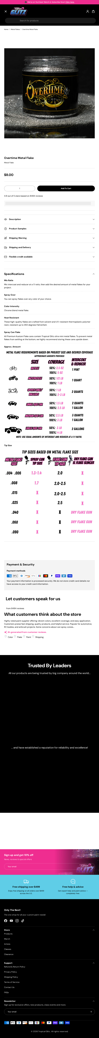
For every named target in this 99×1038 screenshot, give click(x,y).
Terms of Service (11, 982)
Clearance (11, 56)
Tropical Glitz (44, 1031)
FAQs (6, 992)
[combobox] (50, 20)
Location (10, 86)
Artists (9, 37)
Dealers (10, 69)
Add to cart (66, 188)
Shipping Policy (11, 977)
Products (8, 934)
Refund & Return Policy (14, 966)
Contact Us (9, 987)
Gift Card (11, 80)
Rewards (10, 75)
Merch (7, 939)
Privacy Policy (10, 972)
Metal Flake (9, 162)
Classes (7, 949)
